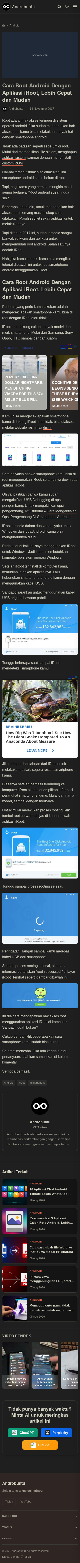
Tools (7, 1527)
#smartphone (38, 1082)
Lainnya (8, 1538)
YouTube (25, 1501)
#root (21, 1082)
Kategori (9, 1516)
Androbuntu (23, 6)
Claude (43, 1445)
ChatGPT (27, 1433)
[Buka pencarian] (59, 6)
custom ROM (12, 163)
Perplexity (60, 1433)
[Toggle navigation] (75, 6)
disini (47, 427)
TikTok (9, 1501)
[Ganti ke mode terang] (67, 6)
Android (9, 1082)
